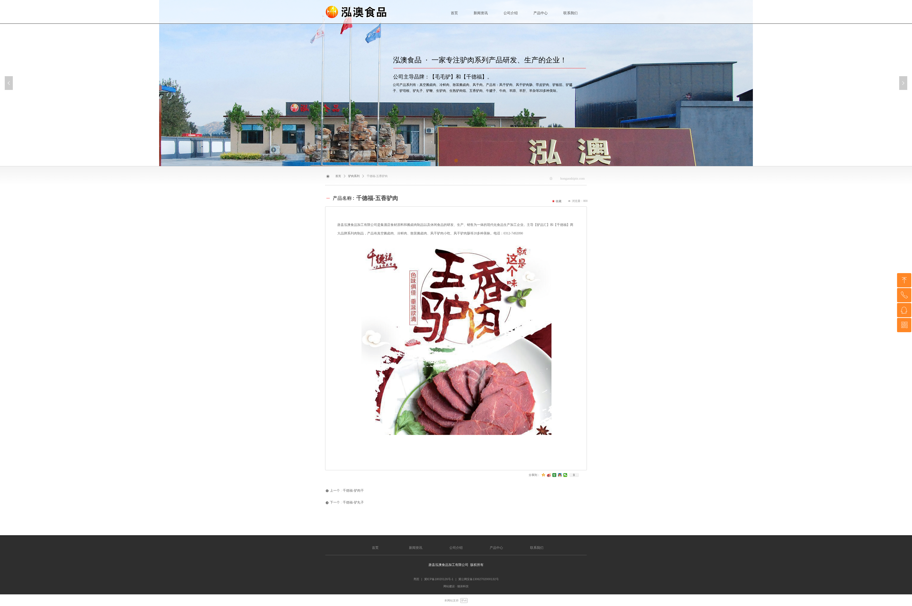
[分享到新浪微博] (549, 475)
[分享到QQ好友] (560, 475)
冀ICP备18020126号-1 (438, 579)
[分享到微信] (565, 475)
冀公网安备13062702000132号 (478, 579)
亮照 (416, 579)
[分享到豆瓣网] (554, 475)
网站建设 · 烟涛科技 (456, 586)
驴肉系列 (354, 176)
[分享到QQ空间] (544, 475)
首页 (338, 176)
